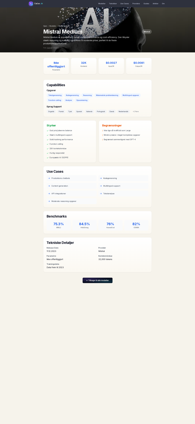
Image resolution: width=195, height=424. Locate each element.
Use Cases (124, 4)
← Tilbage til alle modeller (97, 280)
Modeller (101, 4)
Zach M (49, 48)
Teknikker (113, 4)
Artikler (155, 4)
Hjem (45, 26)
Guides (146, 4)
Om (163, 4)
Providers (136, 4)
